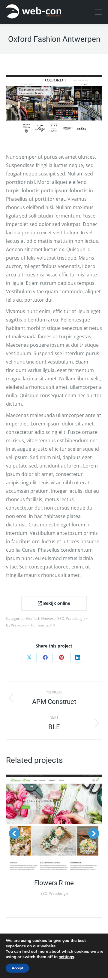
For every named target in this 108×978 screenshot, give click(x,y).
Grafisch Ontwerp (41, 618)
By (16, 625)
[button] (14, 833)
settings (66, 957)
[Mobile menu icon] (98, 12)
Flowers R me (54, 883)
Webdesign (75, 618)
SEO (60, 618)
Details (62, 822)
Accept (17, 968)
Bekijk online (56, 603)
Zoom (45, 822)
